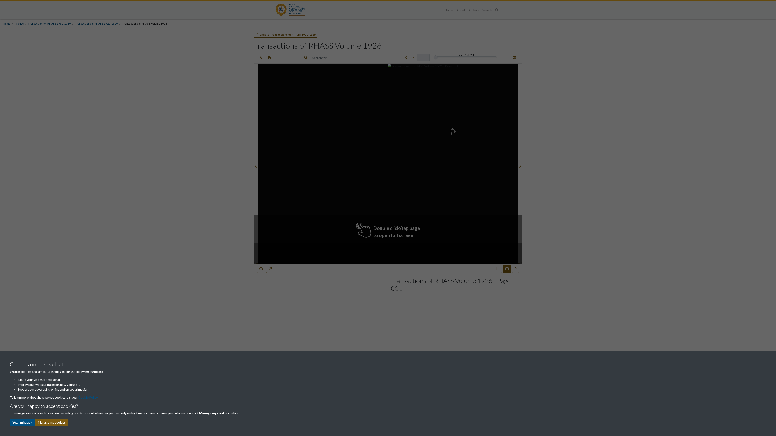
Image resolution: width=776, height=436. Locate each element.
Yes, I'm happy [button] (22, 422)
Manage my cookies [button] (52, 422)
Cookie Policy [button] (88, 397)
